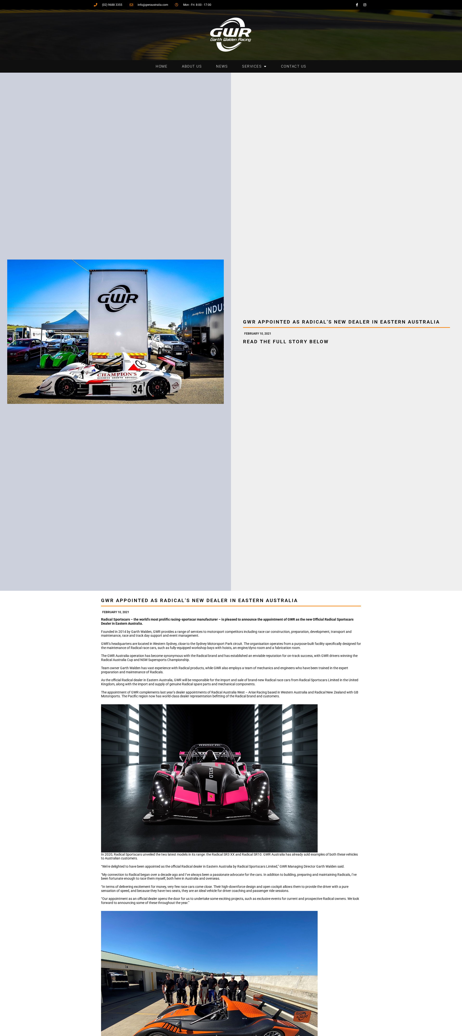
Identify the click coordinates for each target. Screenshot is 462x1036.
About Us (192, 66)
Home (161, 66)
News (222, 66)
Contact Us (293, 66)
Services (252, 66)
